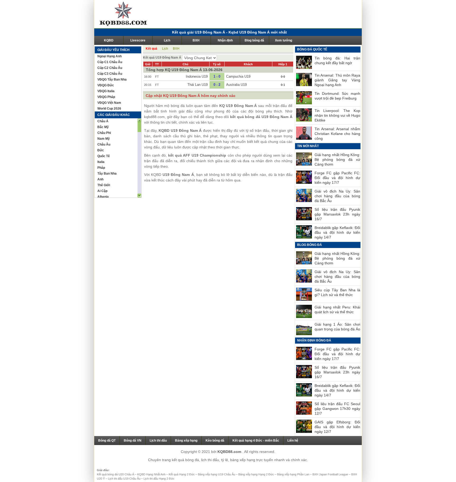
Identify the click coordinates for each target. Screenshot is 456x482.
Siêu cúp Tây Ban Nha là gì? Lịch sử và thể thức (337, 292)
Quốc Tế (103, 156)
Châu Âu (103, 144)
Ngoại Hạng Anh (109, 56)
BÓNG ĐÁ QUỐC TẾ (312, 49)
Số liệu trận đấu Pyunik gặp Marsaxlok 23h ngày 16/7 (337, 214)
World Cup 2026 (109, 108)
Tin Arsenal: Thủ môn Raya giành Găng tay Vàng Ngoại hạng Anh (337, 80)
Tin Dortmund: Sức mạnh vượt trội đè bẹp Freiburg (337, 95)
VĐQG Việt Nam (109, 103)
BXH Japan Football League (330, 474)
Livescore (137, 40)
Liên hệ (292, 440)
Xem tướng (283, 40)
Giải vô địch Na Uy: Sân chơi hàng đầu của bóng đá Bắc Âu (337, 196)
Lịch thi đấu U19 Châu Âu (124, 478)
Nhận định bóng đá (314, 340)
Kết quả (151, 48)
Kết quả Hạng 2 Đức (182, 474)
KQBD (108, 40)
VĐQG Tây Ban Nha (112, 79)
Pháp (101, 168)
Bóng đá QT (107, 440)
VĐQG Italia (106, 91)
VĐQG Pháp (106, 97)
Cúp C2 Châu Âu (109, 68)
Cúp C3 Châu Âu (109, 74)
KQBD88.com (229, 452)
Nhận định (225, 40)
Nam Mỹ (103, 139)
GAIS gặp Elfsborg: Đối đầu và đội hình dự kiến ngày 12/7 (337, 427)
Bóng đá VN (132, 440)
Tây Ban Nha (107, 173)
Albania (103, 197)
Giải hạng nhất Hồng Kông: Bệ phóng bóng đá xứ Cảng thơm (337, 159)
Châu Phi (104, 133)
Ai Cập (102, 191)
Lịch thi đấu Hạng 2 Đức (159, 478)
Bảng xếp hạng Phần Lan (293, 474)
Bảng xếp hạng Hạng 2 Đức (256, 474)
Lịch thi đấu (158, 440)
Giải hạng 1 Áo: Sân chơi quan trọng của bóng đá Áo (337, 326)
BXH (196, 40)
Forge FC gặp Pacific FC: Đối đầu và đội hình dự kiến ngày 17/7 (337, 178)
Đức (100, 150)
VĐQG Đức (105, 85)
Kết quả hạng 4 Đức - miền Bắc (255, 440)
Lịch (167, 40)
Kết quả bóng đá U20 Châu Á (116, 474)
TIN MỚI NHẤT (308, 146)
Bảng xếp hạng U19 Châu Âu (217, 474)
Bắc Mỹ (103, 127)
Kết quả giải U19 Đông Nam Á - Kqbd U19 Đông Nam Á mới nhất (229, 32)
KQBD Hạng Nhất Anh (151, 474)
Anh (100, 179)
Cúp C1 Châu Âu (109, 62)
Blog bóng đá (254, 40)
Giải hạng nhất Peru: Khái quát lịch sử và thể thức (337, 309)
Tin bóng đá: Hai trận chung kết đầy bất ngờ (337, 60)
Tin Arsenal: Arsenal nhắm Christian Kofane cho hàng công (337, 134)
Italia (100, 162)
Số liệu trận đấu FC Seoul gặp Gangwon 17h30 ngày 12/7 (337, 408)
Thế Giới (103, 185)
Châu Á (102, 121)
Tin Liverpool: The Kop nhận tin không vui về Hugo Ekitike (337, 115)
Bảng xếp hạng (186, 440)
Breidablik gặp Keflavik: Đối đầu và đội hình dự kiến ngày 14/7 (337, 232)
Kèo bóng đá (215, 440)
